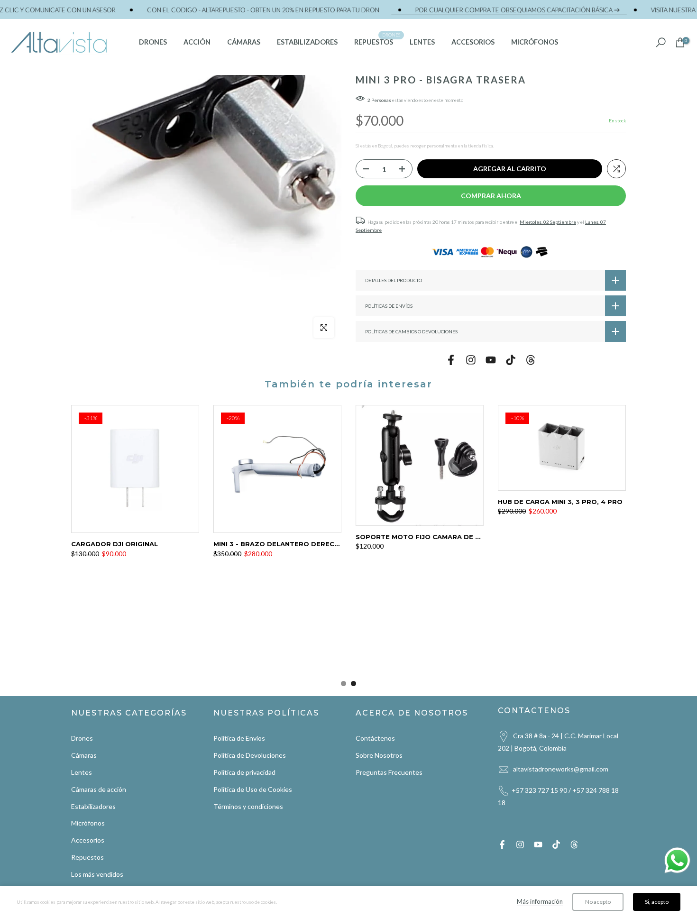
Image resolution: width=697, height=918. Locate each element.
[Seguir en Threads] (530, 359)
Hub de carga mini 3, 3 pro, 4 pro (560, 501)
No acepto (598, 901)
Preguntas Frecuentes (389, 772)
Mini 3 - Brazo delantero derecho (279, 544)
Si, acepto (657, 901)
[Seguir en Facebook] (451, 359)
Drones (82, 738)
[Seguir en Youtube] (491, 359)
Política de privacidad (244, 772)
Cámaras (84, 755)
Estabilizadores (93, 806)
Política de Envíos (239, 738)
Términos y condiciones (248, 806)
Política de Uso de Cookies (252, 789)
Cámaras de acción (98, 789)
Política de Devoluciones (249, 755)
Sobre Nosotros (379, 755)
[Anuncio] (228, 10)
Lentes (81, 772)
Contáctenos (375, 738)
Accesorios (87, 840)
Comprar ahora (491, 196)
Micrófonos (88, 823)
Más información (540, 901)
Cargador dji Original (114, 544)
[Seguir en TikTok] (510, 359)
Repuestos (87, 857)
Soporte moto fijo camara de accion (429, 537)
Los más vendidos (97, 874)
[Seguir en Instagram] (471, 359)
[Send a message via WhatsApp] (677, 860)
